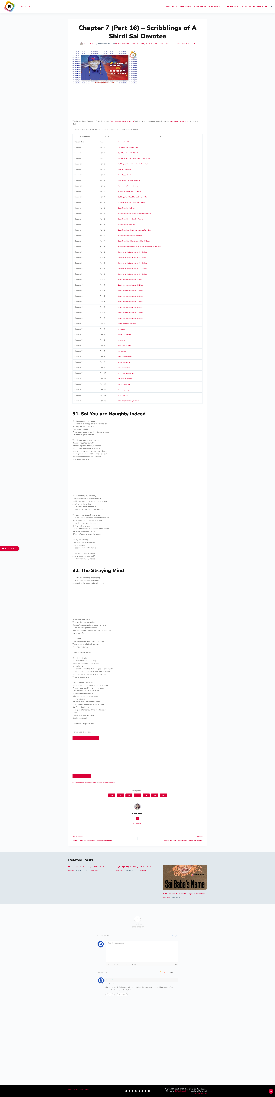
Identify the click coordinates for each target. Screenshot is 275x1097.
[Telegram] (146, 795)
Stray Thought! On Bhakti (126, 208)
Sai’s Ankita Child (124, 368)
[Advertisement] (137, 100)
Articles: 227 (137, 823)
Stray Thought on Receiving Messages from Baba (134, 230)
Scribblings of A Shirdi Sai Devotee (174, 44)
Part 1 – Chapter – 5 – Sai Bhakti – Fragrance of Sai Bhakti (184, 894)
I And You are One (124, 384)
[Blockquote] (126, 964)
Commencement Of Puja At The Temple (131, 202)
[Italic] (111, 964)
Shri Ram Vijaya (232, 6)
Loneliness (121, 340)
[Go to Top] (271, 1091)
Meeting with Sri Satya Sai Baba (129, 180)
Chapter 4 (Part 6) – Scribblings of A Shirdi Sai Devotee (88, 867)
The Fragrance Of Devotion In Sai (86, 738)
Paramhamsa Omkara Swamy (128, 186)
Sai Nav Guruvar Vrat (216, 6)
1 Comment (94, 871)
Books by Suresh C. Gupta (126, 44)
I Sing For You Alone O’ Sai (127, 324)
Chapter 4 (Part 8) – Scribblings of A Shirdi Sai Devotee (135, 867)
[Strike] (117, 964)
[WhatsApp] (154, 795)
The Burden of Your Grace (126, 373)
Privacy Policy (84, 1089)
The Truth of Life (123, 329)
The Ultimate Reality (125, 357)
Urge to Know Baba (124, 169)
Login (175, 936)
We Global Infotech (200, 1093)
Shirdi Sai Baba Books (26, 7)
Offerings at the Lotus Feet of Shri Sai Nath (132, 252)
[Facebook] (111, 795)
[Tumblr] (149, 1091)
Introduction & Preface (125, 142)
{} (135, 964)
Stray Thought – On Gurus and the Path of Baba (134, 214)
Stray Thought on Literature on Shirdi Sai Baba (134, 241)
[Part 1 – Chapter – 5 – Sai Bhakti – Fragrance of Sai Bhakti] (185, 877)
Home (168, 6)
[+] (138, 964)
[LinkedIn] (137, 795)
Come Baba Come (124, 362)
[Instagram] (132, 1091)
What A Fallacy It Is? (125, 335)
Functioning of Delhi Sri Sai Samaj (129, 191)
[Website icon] (137, 818)
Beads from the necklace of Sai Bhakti (130, 280)
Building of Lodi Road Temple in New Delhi (132, 197)
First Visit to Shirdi (124, 175)
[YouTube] (145, 1091)
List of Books (246, 6)
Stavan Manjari (200, 6)
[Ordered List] (120, 964)
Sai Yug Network (180, 1091)
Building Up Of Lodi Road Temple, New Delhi (133, 164)
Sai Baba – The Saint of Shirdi (128, 147)
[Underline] (114, 964)
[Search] (271, 6)
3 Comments (142, 871)
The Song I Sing (123, 390)
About (174, 6)
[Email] (163, 795)
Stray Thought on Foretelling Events (130, 236)
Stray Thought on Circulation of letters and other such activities (139, 247)
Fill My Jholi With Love (126, 379)
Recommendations (260, 6)
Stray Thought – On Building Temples (130, 219)
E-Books (140, 44)
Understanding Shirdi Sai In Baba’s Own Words (134, 158)
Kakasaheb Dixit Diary (82, 776)
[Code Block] (129, 964)
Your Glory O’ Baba (124, 346)
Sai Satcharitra (185, 6)
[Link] (132, 964)
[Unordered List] (123, 964)
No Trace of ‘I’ (122, 351)
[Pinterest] (128, 795)
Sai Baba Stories (152, 44)
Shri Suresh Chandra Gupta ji (179, 121)
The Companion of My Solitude (128, 401)
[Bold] (108, 964)
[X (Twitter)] (120, 795)
